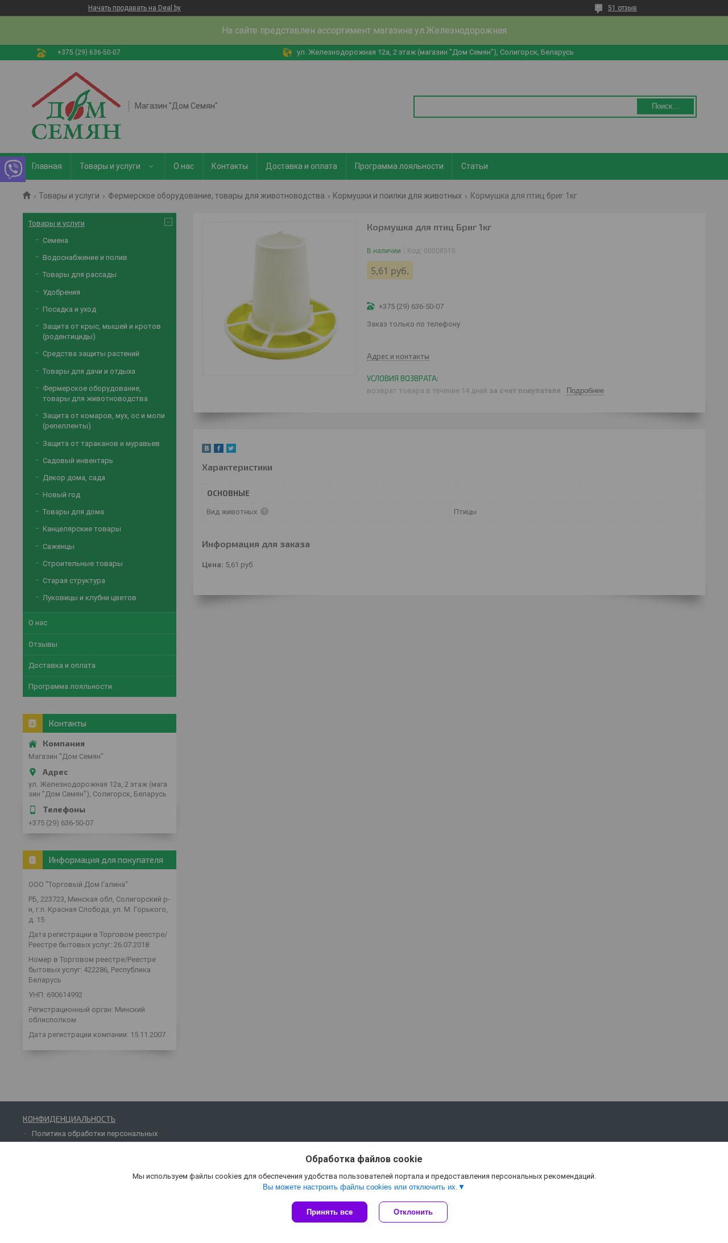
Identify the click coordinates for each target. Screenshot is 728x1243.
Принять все (330, 1212)
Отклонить (413, 1212)
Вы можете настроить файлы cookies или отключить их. (360, 1187)
